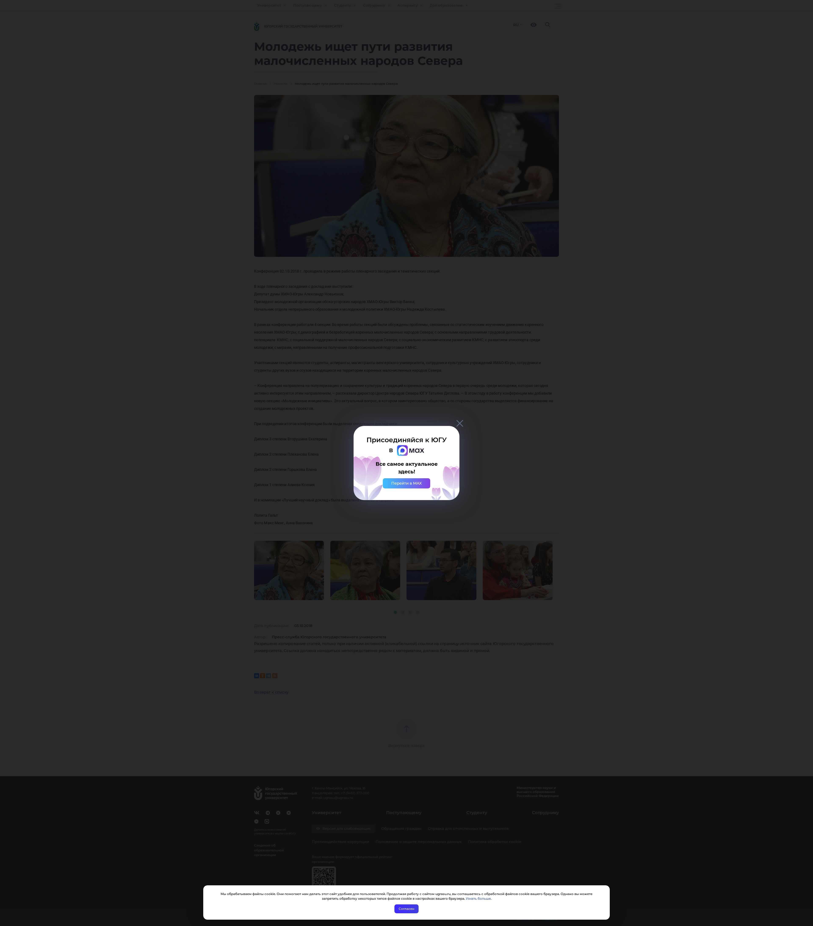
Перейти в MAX (406, 483)
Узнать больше (478, 899)
